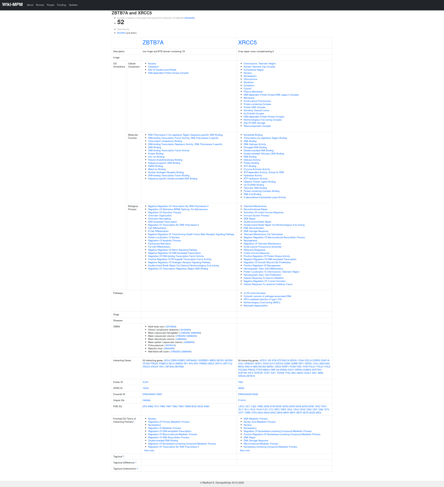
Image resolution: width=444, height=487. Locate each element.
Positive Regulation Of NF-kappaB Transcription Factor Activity (180, 259)
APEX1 (263, 360)
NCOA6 (262, 366)
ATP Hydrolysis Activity (256, 178)
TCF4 (250, 372)
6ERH (292, 406)
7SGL (290, 409)
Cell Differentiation (157, 228)
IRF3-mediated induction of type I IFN (262, 299)
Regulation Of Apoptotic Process (164, 240)
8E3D (194, 406)
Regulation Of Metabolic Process (164, 428)
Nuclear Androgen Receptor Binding (166, 172)
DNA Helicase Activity (255, 144)
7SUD (302, 409)
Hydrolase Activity (253, 175)
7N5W (188, 406)
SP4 (196, 363)
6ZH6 (298, 406)
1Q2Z (253, 406)
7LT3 (270, 409)
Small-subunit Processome (257, 101)
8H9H (206, 406)
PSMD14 (163, 363)
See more (149, 450)
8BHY (293, 412)
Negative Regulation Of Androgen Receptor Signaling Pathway (179, 262)
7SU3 (296, 409)
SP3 (191, 363)
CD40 (301, 360)
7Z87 (314, 409)
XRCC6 (154, 366)
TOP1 (273, 372)
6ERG (286, 406)
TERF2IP (258, 372)
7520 (240, 382)
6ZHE (311, 406)
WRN (320, 372)
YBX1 (162, 366)
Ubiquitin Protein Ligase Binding (260, 181)
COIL (240, 363)
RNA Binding (250, 156)
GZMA (287, 363)
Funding (61, 4)
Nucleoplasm (250, 76)
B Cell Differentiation (158, 231)
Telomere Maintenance (255, 206)
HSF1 (301, 363)
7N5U (175, 406)
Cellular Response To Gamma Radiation (264, 278)
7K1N (259, 409)
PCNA (293, 366)
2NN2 (150, 406)
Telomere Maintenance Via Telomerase (263, 234)
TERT (267, 372)
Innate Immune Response (257, 253)
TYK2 (288, 372)
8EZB (312, 412)
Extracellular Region (254, 69)
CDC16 (308, 360)
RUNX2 (283, 369)
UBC (293, 372)
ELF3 (272, 363)
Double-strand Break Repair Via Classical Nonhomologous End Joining (183, 265)
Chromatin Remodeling (159, 218)
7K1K (252, 409)
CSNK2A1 (249, 363)
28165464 (185, 329)
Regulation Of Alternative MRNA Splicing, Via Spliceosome (178, 209)
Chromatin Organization (160, 215)
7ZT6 (326, 409)
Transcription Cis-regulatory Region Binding (265, 137)
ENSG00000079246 (248, 394)
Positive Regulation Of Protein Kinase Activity (267, 256)
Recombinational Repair (255, 209)
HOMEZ (181, 360)
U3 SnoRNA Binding (254, 184)
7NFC (277, 409)
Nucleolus (249, 82)
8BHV (286, 412)
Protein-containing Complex (257, 104)
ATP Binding (250, 166)
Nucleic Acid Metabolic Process (260, 421)
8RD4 (318, 412)
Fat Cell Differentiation (159, 246)
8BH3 (280, 412)
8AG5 (267, 412)
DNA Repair (249, 218)
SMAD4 (179, 363)
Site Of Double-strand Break (162, 69)
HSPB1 (308, 363)
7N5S (162, 406)
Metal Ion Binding (157, 169)
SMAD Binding (155, 166)
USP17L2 (227, 363)
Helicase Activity (252, 159)
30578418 (170, 345)
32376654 (171, 326)
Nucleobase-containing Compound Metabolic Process (270, 446)
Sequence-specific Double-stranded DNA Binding (172, 178)
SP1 (186, 363)
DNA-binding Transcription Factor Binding (168, 175)
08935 (241, 388)
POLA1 (312, 366)
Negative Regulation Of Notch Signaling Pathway (172, 249)
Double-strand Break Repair (257, 221)
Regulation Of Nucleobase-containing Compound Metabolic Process (182, 443)
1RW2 (260, 406)
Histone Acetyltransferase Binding (165, 159)
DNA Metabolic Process (256, 418)
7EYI (156, 406)
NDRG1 (270, 366)
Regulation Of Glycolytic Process (165, 212)
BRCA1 (294, 360)
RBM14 (266, 369)
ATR (279, 360)
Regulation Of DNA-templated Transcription (169, 431)
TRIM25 (203, 363)
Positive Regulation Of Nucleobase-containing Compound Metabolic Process (282, 434)
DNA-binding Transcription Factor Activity (169, 150)
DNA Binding (154, 147)
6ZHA (305, 406)
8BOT (299, 412)
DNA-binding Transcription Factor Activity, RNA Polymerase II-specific (183, 137)
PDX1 (299, 366)
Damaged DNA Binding (255, 147)
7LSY (265, 409)
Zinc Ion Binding (156, 156)
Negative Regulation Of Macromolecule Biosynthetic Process (274, 237)
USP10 (218, 363)
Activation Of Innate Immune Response (263, 212)
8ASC (273, 412)
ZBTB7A (153, 42)
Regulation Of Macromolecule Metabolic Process (172, 434)
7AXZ (318, 406)
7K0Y (324, 406)
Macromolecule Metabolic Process (261, 443)
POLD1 (320, 366)
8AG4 (260, 412)
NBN (255, 366)
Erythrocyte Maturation (159, 243)
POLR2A (242, 369)
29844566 (169, 348)
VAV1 (314, 372)
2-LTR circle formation (255, 293)
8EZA (306, 412)
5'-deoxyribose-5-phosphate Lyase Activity (265, 197)
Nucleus (152, 63)
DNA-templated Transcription (162, 221)
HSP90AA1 (192, 360)
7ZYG (254, 412)
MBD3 (213, 360)
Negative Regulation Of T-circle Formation (265, 281)
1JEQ (241, 406)
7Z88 (320, 409)
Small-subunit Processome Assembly (262, 246)
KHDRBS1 (203, 360)
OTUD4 (146, 363)
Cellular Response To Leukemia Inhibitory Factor (268, 284)
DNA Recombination (254, 228)
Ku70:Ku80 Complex (254, 113)
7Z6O (309, 409)
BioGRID (121, 32)
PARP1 (285, 366)
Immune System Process (256, 215)
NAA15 (248, 366)
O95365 (146, 400)
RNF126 (275, 369)
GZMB (294, 363)
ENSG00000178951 (152, 394)
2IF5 (145, 406)
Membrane (249, 97)
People (50, 4)
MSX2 (241, 366)
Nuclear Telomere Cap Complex (259, 66)
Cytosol (247, 88)
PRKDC (154, 363)
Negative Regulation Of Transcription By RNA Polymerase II (178, 206)
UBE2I (211, 363)
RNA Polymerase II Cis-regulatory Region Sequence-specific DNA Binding (185, 134)
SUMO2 (307, 369)
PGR (305, 366)
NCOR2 (229, 360)
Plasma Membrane (253, 91)
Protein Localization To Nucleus (164, 237)
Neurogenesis (250, 240)
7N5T (168, 406)
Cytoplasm (153, 66)
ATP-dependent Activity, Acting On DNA (264, 172)
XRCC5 (247, 42)
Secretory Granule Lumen (256, 110)
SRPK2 (298, 369)
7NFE (283, 409)
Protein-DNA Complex (255, 107)
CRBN (173, 360)
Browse (40, 4)
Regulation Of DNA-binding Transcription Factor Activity (176, 256)
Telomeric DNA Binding (255, 187)
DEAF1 (258, 363)
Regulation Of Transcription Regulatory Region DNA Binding (178, 268)
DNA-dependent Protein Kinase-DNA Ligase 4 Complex (271, 94)
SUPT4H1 (317, 369)
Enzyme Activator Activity (257, 169)
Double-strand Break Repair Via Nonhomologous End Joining (274, 224)
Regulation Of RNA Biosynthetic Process (168, 437)
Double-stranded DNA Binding (259, 150)
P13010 (242, 400)
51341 (146, 382)
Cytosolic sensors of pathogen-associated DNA (267, 296)
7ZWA (247, 412)
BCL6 (167, 360)
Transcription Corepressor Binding (165, 141)
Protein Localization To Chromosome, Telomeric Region (271, 271)
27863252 (185, 332)
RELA (172, 363)
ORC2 (278, 366)
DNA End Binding (252, 194)
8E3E (200, 406)
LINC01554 (324, 363)
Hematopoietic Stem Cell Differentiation (263, 268)
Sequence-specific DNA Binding (164, 162)
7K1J (246, 409)
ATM (274, 360)
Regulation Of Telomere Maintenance (262, 243)
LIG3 (315, 363)
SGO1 (291, 369)
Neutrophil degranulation (256, 305)
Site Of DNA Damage (254, 122)
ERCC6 (279, 363)
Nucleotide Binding (253, 134)
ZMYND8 (179, 366)
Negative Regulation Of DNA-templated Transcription (174, 253)
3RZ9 (266, 406)
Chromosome (250, 79)
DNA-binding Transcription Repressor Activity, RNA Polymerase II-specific (185, 144)
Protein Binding (155, 153)
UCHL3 (307, 372)
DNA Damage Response (256, 231)
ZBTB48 (169, 366)
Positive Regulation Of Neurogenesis (262, 265)
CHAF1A (325, 360)
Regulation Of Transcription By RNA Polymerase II (173, 224)
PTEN (259, 369)
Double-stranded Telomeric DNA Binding (264, 153)
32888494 (195, 332)
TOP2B (280, 372)
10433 (146, 388)
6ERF (279, 406)
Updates (73, 4)
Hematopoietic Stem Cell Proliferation (262, 274)
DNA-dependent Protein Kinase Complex (168, 72)
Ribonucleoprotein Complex (257, 126)
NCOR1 (220, 360)
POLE (328, 366)
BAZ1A (285, 360)
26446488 (189, 17)
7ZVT (241, 412)
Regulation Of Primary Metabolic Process (169, 421)
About (30, 4)
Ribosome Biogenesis (255, 249)
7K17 (240, 409)
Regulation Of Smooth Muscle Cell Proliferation (267, 262)
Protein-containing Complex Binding (261, 191)
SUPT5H (242, 372)
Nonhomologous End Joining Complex (263, 119)
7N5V (181, 406)
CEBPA (316, 360)
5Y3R (272, 406)
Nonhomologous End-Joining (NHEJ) (262, 302)
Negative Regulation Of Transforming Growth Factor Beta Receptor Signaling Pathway (191, 234)
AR (269, 360)
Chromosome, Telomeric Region (260, 63)
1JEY (247, 406)
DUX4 (266, 363)
